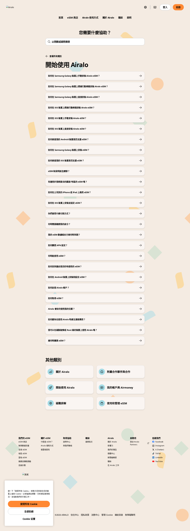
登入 (165, 7)
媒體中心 (111, 453)
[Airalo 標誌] (13, 7)
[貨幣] (155, 7)
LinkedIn (159, 457)
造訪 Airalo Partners (134, 443)
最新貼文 (89, 441)
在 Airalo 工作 (113, 465)
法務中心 (95, 514)
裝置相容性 (45, 449)
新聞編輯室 (112, 457)
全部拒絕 (28, 511)
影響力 (110, 445)
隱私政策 (85, 514)
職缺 (109, 461)
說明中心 (66, 441)
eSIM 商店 (72, 17)
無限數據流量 (23, 445)
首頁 (61, 17)
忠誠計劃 (22, 465)
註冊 (178, 7)
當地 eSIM (22, 457)
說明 (129, 17)
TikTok (158, 453)
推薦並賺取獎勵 (24, 461)
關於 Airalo (108, 17)
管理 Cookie (107, 514)
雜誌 (120, 17)
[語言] (145, 7)
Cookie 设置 (29, 518)
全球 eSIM (22, 449)
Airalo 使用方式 (90, 17)
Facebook (159, 441)
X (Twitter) (159, 449)
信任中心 (75, 514)
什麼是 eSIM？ (47, 441)
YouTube (159, 461)
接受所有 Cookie (28, 504)
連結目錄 (119, 514)
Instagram (159, 445)
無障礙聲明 (130, 514)
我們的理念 (112, 449)
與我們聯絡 (67, 445)
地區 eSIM (22, 453)
